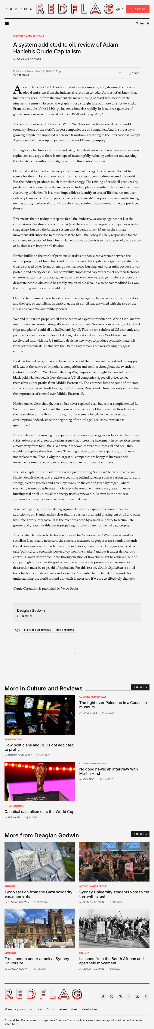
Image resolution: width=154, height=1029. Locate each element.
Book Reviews (65, 630)
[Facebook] (6, 9)
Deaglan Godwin (29, 59)
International (14, 805)
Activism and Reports (93, 886)
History (84, 952)
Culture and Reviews (28, 36)
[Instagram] (15, 9)
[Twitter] (10, 9)
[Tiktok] (20, 9)
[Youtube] (25, 9)
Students (11, 886)
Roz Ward (14, 817)
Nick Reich (88, 779)
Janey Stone (89, 712)
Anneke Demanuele (20, 755)
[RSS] (30, 9)
